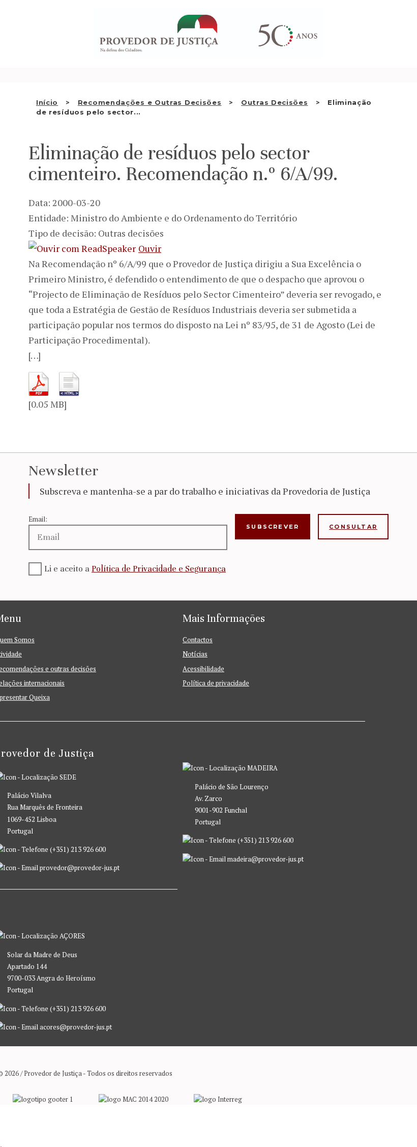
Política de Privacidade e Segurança (159, 568)
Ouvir (149, 248)
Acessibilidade (203, 668)
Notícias (195, 653)
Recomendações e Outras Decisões (150, 102)
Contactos (198, 639)
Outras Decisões (274, 102)
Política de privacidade (216, 682)
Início (47, 102)
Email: (37, 519)
